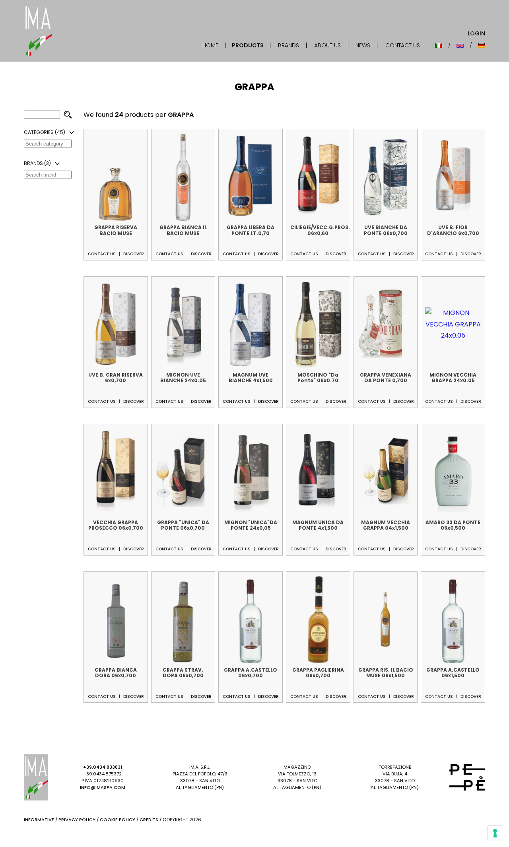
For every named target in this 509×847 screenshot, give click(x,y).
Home (210, 45)
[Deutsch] (481, 45)
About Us (327, 45)
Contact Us (402, 45)
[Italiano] (438, 45)
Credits (149, 819)
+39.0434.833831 (102, 767)
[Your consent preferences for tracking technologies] (495, 833)
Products (248, 45)
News (363, 45)
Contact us (102, 254)
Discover (133, 254)
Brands (288, 45)
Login (476, 33)
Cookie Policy (117, 819)
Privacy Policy (76, 819)
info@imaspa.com (102, 787)
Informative (39, 819)
